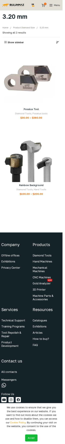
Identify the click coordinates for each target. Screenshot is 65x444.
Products (41, 244)
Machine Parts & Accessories (43, 297)
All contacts (9, 371)
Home (5, 27)
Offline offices (10, 255)
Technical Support (13, 320)
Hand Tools (40, 189)
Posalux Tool (31, 109)
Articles (37, 332)
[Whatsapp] (3, 385)
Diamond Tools (23, 113)
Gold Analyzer (42, 282)
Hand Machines (42, 261)
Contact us (11, 360)
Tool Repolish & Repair (11, 334)
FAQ (35, 345)
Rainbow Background (31, 185)
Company (10, 244)
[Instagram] (11, 399)
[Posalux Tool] (31, 77)
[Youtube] (3, 399)
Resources (43, 309)
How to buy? (41, 338)
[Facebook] (18, 399)
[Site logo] (13, 5)
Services (9, 309)
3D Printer (39, 289)
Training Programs (13, 326)
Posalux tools (40, 113)
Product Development (9, 344)
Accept (31, 438)
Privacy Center (10, 267)
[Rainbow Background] (31, 153)
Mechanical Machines (40, 269)
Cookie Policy (18, 422)
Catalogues (40, 320)
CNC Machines (42, 277)
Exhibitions (8, 261)
